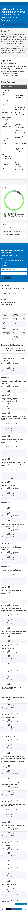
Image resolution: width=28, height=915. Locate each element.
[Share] (14, 909)
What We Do (3, 3)
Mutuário (5, 101)
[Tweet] (8, 909)
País (3, 107)
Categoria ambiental (20, 143)
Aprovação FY (19, 137)
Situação (17, 90)
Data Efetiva (18, 112)
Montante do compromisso (5, 144)
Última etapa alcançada (18, 163)
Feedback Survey (21, 904)
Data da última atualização (19, 170)
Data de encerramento (6, 155)
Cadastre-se (6, 278)
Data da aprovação (7, 112)
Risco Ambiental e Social (19, 148)
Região (4, 136)
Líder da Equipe (19, 95)
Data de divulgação (20, 107)
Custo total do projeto (6, 123)
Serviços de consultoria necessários (5, 164)
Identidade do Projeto (5, 91)
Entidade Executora (20, 122)
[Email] (3, 909)
